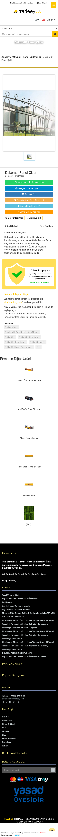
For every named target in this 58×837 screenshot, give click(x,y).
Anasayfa (6, 56)
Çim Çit (10, 336)
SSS (4, 727)
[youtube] (18, 701)
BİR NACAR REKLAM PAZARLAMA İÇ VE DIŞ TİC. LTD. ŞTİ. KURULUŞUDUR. (29, 820)
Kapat (17, 835)
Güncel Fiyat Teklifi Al (29, 206)
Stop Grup (11, 326)
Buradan (43, 833)
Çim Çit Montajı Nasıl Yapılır (19, 347)
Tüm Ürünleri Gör (14, 218)
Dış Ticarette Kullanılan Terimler (16, 609)
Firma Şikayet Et (30, 3)
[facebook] (3, 701)
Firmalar (5, 731)
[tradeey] (37, 19)
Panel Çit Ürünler (32, 56)
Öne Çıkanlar (43, 3)
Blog (4, 734)
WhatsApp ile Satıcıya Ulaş (30, 182)
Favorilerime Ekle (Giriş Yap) (30, 200)
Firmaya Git (30, 194)
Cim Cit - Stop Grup (15, 342)
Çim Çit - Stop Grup (29, 336)
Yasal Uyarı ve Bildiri (11, 595)
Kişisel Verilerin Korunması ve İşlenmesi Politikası (24, 656)
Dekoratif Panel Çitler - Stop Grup (22, 331)
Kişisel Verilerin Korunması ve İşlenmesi (20, 598)
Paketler (5, 716)
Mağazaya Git (34, 218)
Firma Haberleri (9, 738)
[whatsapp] (14, 701)
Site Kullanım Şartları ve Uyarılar (16, 605)
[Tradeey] (27, 15)
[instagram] (10, 701)
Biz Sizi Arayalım (17, 3)
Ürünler (17, 56)
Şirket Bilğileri (8, 724)
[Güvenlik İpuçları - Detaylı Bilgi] (29, 274)
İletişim (5, 745)
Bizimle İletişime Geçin (16, 294)
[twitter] (6, 701)
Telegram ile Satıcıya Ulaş (30, 188)
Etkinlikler (6, 742)
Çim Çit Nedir (38, 342)
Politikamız (7, 602)
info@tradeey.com (13, 302)
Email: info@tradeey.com (13, 698)
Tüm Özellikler (46, 226)
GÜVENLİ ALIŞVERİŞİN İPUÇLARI (17, 653)
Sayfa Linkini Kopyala (29, 212)
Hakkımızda (7, 720)
